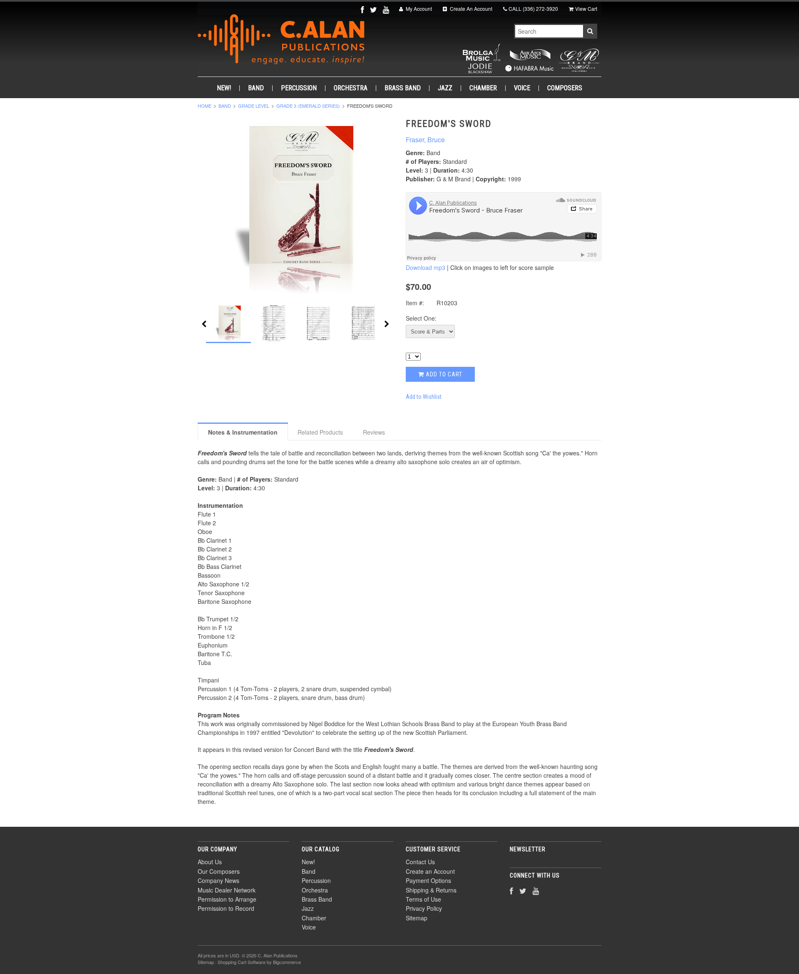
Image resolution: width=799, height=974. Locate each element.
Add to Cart (443, 374)
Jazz (445, 88)
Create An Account (470, 8)
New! (224, 88)
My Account (418, 8)
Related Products (320, 432)
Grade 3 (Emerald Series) (308, 105)
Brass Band (403, 88)
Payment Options (428, 880)
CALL (533, 8)
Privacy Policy (424, 908)
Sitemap (416, 918)
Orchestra (350, 88)
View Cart (586, 8)
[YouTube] (387, 9)
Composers (564, 88)
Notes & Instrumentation (243, 432)
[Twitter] (374, 9)
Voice (522, 88)
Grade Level (253, 105)
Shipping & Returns (431, 890)
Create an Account (430, 871)
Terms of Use (423, 899)
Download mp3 (425, 267)
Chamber (483, 88)
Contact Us (420, 862)
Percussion (299, 88)
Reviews (374, 432)
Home (204, 105)
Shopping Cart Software (242, 962)
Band (256, 88)
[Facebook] (363, 9)
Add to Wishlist (424, 396)
